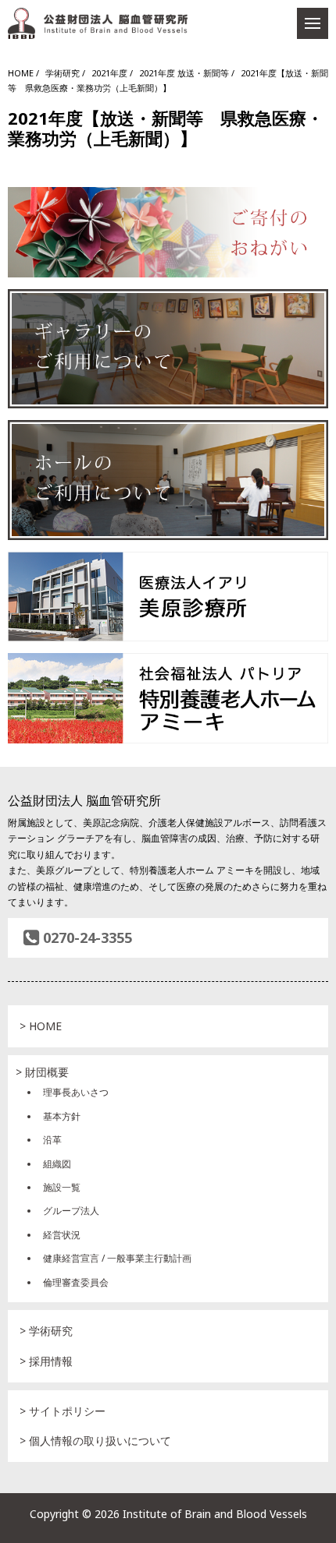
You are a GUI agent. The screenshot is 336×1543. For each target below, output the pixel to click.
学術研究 (62, 73)
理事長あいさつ (76, 1092)
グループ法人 (71, 1210)
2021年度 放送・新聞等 (184, 73)
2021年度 (109, 73)
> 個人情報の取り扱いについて (95, 1440)
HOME (21, 73)
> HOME (41, 1026)
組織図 (57, 1163)
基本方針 (61, 1116)
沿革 (52, 1139)
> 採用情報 (46, 1361)
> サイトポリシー (62, 1411)
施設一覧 (61, 1187)
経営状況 (61, 1234)
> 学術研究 (46, 1330)
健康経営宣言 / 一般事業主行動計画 (117, 1258)
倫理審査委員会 (76, 1282)
